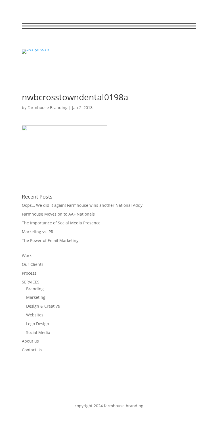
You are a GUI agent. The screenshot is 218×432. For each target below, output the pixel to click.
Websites (34, 315)
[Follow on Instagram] (49, 42)
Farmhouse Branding (48, 107)
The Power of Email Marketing (50, 240)
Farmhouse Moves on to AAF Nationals (58, 214)
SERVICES (30, 282)
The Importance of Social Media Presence (61, 223)
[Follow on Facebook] (26, 42)
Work (27, 255)
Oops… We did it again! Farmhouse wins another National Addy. (83, 205)
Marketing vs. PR (37, 231)
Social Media (38, 332)
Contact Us (32, 349)
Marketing (35, 297)
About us (30, 341)
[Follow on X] (37, 42)
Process (29, 273)
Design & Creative (43, 306)
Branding (35, 288)
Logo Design (37, 323)
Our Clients (32, 264)
